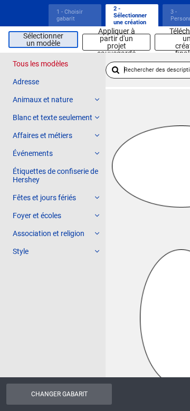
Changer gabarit (59, 394)
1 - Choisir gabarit (69, 15)
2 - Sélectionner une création (130, 15)
